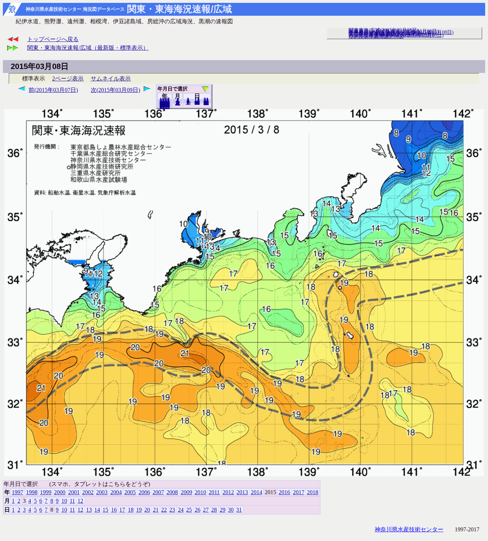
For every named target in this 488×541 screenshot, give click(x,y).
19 (139, 510)
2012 (228, 492)
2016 (284, 492)
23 (172, 510)
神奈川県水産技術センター (409, 529)
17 (122, 510)
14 (97, 510)
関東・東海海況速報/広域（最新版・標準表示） (88, 48)
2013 (242, 492)
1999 (45, 492)
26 (197, 510)
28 (214, 510)
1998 (32, 492)
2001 (74, 492)
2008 (172, 492)
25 (189, 510)
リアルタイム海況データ (376, 36)
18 (131, 510)
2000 (59, 492)
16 (114, 510)
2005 (130, 492)
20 (197, 102)
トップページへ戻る (53, 39)
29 (222, 510)
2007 (158, 492)
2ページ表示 (68, 78)
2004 (116, 492)
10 (188, 102)
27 (206, 510)
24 (181, 510)
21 (156, 510)
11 (72, 501)
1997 (17, 492)
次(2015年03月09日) (115, 90)
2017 (298, 492)
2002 (88, 492)
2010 (200, 492)
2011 (214, 492)
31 (206, 102)
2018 (165, 106)
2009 (186, 492)
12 (177, 103)
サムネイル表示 (111, 78)
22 (164, 510)
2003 (102, 492)
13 (89, 510)
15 (105, 510)
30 (231, 510)
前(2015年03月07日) (53, 90)
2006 (144, 492)
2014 (256, 492)
